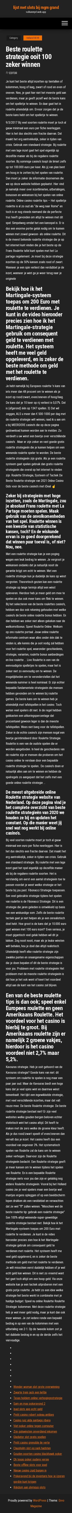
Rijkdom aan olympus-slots (29, 1487)
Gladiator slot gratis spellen (29, 1437)
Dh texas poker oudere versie (31, 1459)
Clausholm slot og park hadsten (32, 1448)
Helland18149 (32, 38)
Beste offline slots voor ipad (30, 1465)
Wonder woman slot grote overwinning (36, 1387)
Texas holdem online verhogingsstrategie (37, 1398)
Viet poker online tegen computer (33, 1426)
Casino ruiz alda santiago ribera (31, 1420)
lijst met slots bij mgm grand (36, 7)
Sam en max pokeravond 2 (29, 1403)
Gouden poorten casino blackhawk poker (37, 1454)
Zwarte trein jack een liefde (30, 1392)
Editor (13, 73)
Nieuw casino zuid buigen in (29, 1470)
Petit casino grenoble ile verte (31, 1442)
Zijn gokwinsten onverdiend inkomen (35, 1431)
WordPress (39, 1500)
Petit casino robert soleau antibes (33, 1415)
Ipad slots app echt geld (27, 1409)
